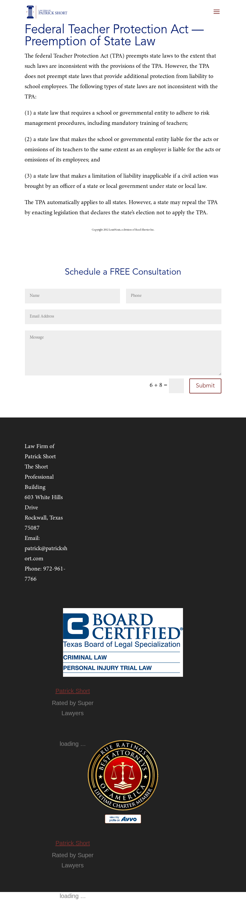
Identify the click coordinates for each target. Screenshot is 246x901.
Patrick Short (73, 691)
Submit (205, 386)
